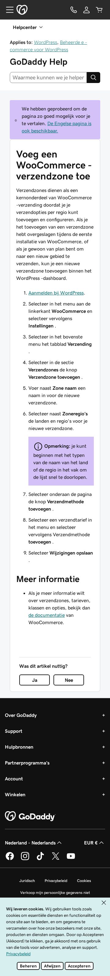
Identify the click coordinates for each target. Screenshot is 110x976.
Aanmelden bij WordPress (56, 292)
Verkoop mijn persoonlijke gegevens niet (55, 893)
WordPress (45, 42)
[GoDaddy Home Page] (30, 816)
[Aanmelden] (86, 10)
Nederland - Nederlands (30, 842)
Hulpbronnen (19, 746)
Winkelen (15, 794)
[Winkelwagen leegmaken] (99, 9)
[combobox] (48, 77)
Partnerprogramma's (27, 762)
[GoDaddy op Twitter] (56, 859)
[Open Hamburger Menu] (7, 9)
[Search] (93, 77)
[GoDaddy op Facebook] (10, 859)
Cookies (84, 881)
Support (13, 730)
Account (14, 778)
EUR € (91, 842)
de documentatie (46, 615)
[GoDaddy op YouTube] (71, 859)
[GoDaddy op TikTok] (40, 859)
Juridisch (27, 881)
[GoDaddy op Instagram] (25, 859)
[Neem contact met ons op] (73, 10)
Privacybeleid (56, 881)
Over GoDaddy (21, 715)
